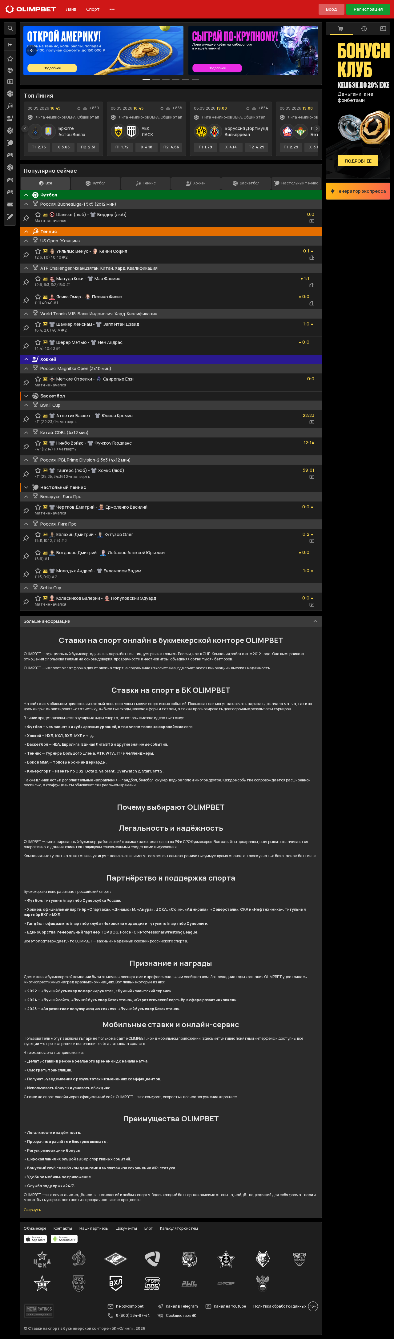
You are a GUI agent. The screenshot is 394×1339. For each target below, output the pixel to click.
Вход (331, 9)
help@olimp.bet (129, 1306)
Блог (148, 1228)
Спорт (93, 9)
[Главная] (31, 9)
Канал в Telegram (182, 1306)
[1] (156, 79)
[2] (166, 79)
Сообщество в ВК (181, 1315)
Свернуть (32, 1210)
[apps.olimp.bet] (35, 1239)
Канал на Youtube (230, 1306)
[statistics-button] (85, 108)
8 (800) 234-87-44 (133, 1315)
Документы (126, 1228)
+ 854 (263, 108)
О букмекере (35, 1228)
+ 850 (94, 108)
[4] (186, 79)
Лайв (71, 9)
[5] (195, 79)
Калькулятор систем (179, 1228)
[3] (176, 79)
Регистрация (368, 9)
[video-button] (311, 221)
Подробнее (358, 161)
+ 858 (177, 108)
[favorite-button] (79, 108)
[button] (10, 44)
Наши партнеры (94, 1228)
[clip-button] (26, 218)
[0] (146, 79)
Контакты (63, 1228)
